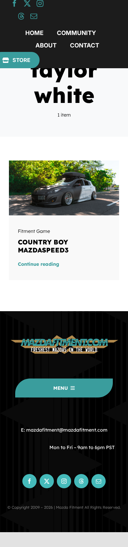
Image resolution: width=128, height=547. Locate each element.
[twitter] (27, 3)
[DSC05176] (64, 163)
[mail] (33, 16)
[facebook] (14, 3)
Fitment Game (34, 231)
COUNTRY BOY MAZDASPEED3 (43, 246)
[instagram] (40, 3)
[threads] (21, 16)
